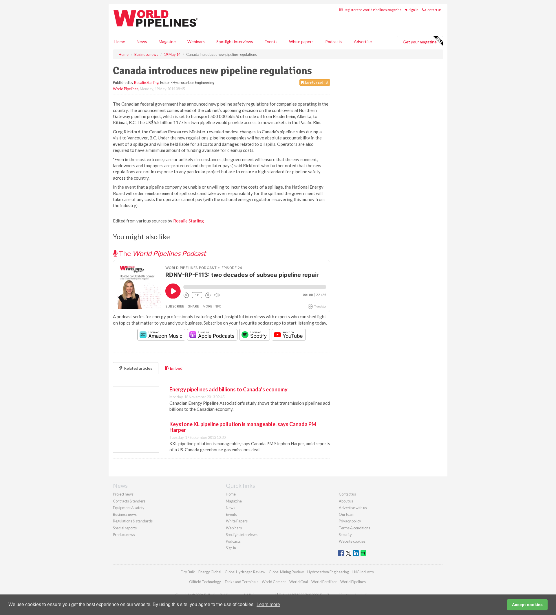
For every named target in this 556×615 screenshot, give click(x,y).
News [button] (142, 41)
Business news (125, 514)
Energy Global (209, 572)
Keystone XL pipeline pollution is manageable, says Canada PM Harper (243, 427)
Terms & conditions (354, 528)
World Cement (274, 581)
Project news (123, 494)
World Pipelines (125, 88)
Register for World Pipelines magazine (372, 10)
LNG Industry (363, 572)
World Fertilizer (324, 581)
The (161, 253)
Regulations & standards (133, 521)
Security (345, 534)
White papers (301, 41)
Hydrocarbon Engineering (328, 572)
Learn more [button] (268, 604)
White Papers (237, 521)
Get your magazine (420, 41)
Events (271, 41)
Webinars (196, 41)
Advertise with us (353, 507)
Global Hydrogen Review (245, 572)
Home (119, 41)
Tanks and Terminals (241, 581)
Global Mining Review (286, 572)
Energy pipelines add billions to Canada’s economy (228, 389)
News (230, 507)
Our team (346, 514)
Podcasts (333, 41)
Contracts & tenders (129, 501)
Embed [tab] (175, 368)
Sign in (413, 10)
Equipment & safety (129, 507)
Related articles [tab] (137, 368)
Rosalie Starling (146, 82)
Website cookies (352, 541)
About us (346, 501)
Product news (124, 534)
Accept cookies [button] (527, 604)
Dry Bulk (188, 572)
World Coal (298, 581)
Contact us (433, 10)
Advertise (363, 41)
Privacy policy (350, 521)
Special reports (125, 528)
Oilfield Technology (205, 581)
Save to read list (316, 82)
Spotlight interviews (234, 41)
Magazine (167, 41)
